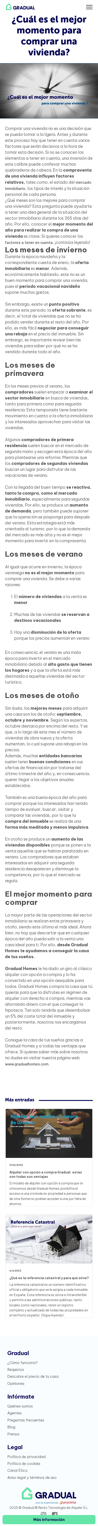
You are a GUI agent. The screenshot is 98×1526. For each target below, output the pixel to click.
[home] (19, 6)
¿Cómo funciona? (22, 1362)
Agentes (14, 1413)
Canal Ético (17, 1470)
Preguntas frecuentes (25, 1420)
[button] (89, 7)
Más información (49, 1519)
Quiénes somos (20, 1406)
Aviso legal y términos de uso (32, 1477)
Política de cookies (23, 1463)
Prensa (13, 1434)
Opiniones (15, 1383)
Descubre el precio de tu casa (33, 1376)
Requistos (15, 1369)
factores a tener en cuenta (29, 242)
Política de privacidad (26, 1456)
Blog (11, 1427)
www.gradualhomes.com (26, 1063)
